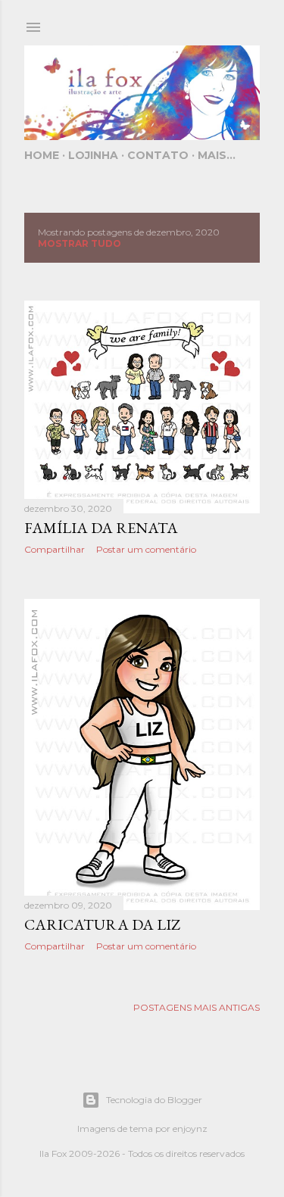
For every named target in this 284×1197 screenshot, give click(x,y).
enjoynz (190, 1128)
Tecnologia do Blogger (154, 1099)
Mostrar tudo (79, 243)
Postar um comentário (146, 549)
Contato (158, 155)
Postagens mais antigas (196, 1007)
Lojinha (93, 155)
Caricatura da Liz (102, 924)
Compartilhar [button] (54, 549)
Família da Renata (101, 528)
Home (41, 155)
